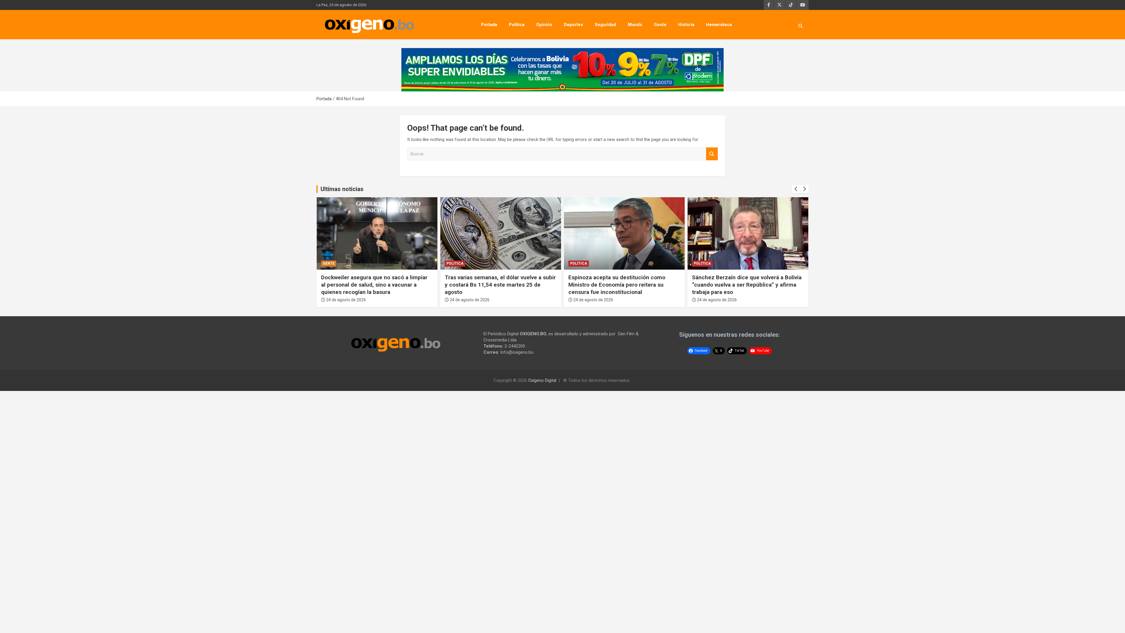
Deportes (573, 24)
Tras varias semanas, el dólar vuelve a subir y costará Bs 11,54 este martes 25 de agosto (376, 284)
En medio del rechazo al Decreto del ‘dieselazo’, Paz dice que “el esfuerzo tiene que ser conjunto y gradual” (747, 284)
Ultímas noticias (342, 189)
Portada (489, 24)
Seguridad (605, 24)
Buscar (712, 154)
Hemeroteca (719, 24)
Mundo (635, 24)
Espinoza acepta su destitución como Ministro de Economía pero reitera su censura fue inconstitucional (493, 284)
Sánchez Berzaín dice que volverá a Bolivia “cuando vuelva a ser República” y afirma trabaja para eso (623, 284)
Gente (660, 24)
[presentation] (796, 189)
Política (516, 24)
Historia (686, 24)
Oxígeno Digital (542, 380)
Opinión (544, 24)
